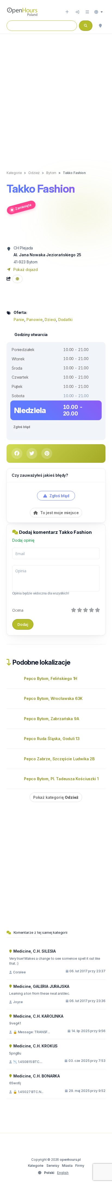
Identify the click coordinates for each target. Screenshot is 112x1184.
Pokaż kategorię (56, 797)
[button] (98, 12)
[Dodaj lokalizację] (67, 12)
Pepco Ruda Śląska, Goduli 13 (52, 738)
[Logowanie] (77, 12)
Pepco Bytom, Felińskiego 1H (50, 678)
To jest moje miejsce (59, 512)
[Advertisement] (56, 96)
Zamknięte (23, 206)
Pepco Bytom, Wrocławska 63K (53, 698)
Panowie (34, 319)
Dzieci (50, 319)
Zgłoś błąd (21, 427)
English (63, 1173)
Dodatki (65, 319)
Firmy (79, 1166)
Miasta (67, 1166)
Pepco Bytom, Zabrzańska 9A (51, 718)
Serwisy (52, 1166)
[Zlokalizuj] (100, 25)
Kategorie (35, 1166)
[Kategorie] (87, 12)
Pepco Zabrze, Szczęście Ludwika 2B (59, 758)
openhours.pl (70, 1160)
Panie (19, 319)
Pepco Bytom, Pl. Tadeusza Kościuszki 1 (61, 778)
